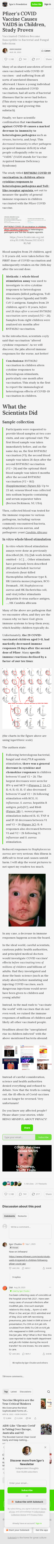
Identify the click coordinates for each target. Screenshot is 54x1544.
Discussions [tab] (25, 1391)
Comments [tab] (9, 1216)
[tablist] (15, 1216)
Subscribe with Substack (29, 1501)
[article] (27, 1409)
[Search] (49, 1392)
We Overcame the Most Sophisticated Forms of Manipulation (14, 1409)
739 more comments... (13, 1376)
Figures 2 (35, 785)
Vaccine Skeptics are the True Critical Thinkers (18, 1401)
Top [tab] (6, 1391)
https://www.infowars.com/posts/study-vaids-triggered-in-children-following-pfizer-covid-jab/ (29, 1260)
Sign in (47, 4)
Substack (12, 1537)
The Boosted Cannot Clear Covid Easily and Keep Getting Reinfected (19, 1438)
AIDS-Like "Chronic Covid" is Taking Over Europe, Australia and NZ (19, 1429)
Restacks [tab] (22, 1216)
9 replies (16, 1277)
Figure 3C (28, 824)
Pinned (15, 1247)
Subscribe (36, 4)
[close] (45, 1447)
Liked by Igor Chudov (21, 1291)
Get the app (42, 1530)
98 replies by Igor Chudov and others (30, 1362)
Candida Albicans (36, 532)
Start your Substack (19, 1530)
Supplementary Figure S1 (23, 486)
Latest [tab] (14, 1391)
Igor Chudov (15, 49)
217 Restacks (41, 1183)
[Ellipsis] (50, 1243)
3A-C (46, 785)
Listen (47, 50)
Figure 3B (13, 811)
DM (11, 1287)
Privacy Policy (37, 1514)
